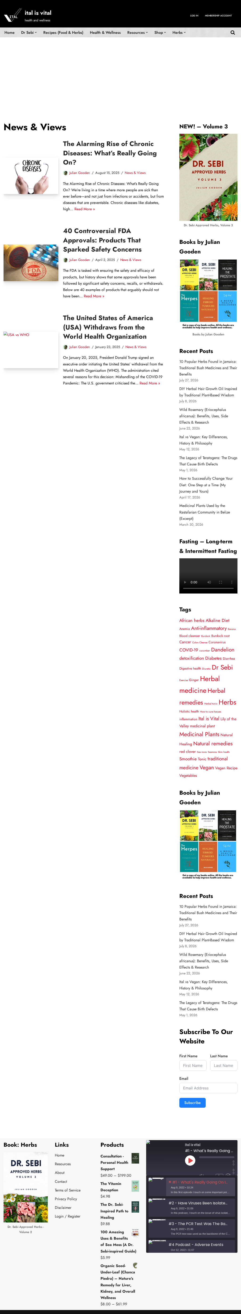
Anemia (184, 628)
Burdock (205, 636)
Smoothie (188, 759)
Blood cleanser (189, 635)
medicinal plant (202, 726)
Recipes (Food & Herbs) (63, 32)
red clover (187, 751)
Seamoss (212, 752)
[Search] (232, 32)
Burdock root (220, 635)
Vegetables (188, 775)
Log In (194, 15)
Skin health (224, 752)
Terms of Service (67, 1190)
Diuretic (206, 668)
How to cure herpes (210, 711)
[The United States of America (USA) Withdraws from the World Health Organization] (31, 350)
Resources (63, 1164)
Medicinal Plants (199, 734)
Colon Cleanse (199, 642)
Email (183, 1078)
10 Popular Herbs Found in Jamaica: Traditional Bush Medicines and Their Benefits (208, 368)
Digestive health (190, 668)
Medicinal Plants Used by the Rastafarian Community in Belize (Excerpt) (204, 512)
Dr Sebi (222, 667)
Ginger (194, 680)
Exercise (183, 680)
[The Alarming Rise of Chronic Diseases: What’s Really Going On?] (31, 175)
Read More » (84, 209)
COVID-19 (188, 650)
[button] (36, 32)
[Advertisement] (120, 72)
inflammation (188, 719)
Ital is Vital (208, 718)
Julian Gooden (79, 172)
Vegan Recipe (226, 768)
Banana (232, 629)
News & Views (135, 172)
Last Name (219, 1056)
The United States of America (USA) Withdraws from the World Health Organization (108, 327)
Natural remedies (213, 743)
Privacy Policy (66, 1199)
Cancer (185, 642)
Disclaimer (63, 1207)
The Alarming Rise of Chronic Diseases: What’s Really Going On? (110, 153)
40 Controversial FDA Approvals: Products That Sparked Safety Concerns (102, 240)
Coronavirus (217, 642)
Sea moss (202, 752)
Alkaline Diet (217, 620)
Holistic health (189, 711)
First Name (188, 1056)
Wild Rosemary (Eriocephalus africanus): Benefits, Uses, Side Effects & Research (203, 416)
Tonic (202, 759)
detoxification (191, 658)
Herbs (227, 702)
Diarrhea (229, 658)
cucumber (204, 650)
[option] (192, 1187)
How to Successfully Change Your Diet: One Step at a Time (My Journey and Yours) (206, 485)
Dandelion (222, 650)
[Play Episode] (190, 1160)
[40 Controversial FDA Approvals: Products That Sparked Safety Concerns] (31, 263)
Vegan (207, 767)
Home (9, 32)
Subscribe (192, 1102)
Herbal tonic (210, 703)
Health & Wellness (105, 32)
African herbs (192, 620)
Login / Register (67, 1216)
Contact (61, 1181)
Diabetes (213, 658)
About (59, 1172)
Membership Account (218, 15)
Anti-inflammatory (209, 628)
